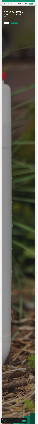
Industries (20, 3)
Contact (30, 3)
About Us (6, 23)
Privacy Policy (4, 421)
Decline (19, 420)
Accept (24, 420)
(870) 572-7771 (31, 0)
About (26, 3)
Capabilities (13, 3)
